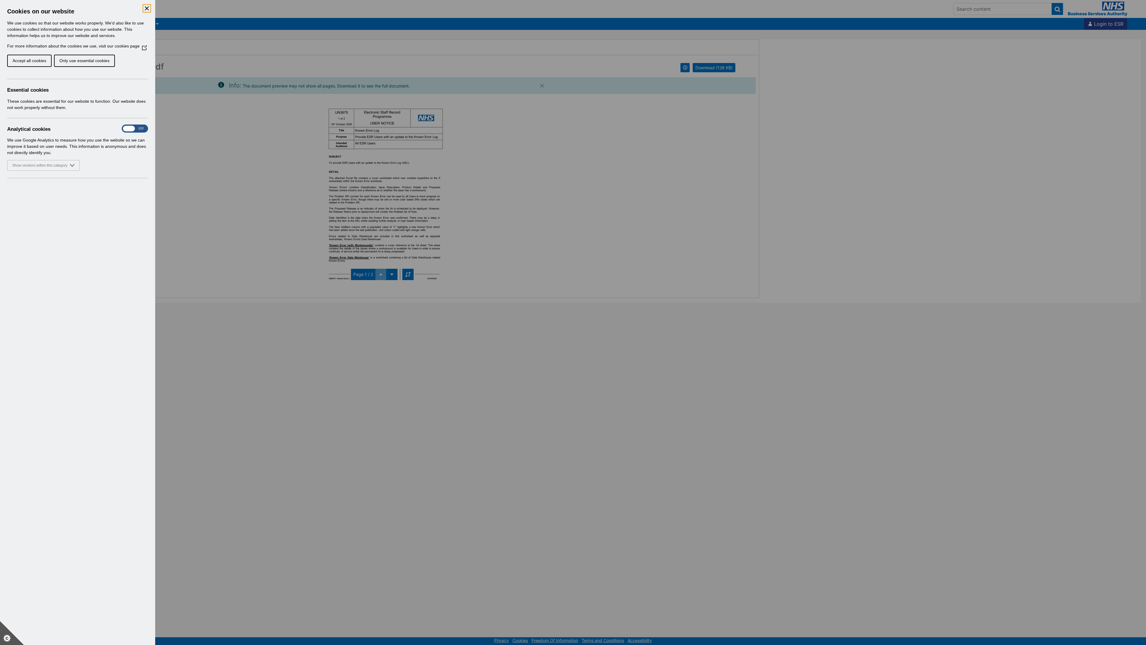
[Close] (146, 8)
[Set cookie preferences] (12, 633)
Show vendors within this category (39, 165)
